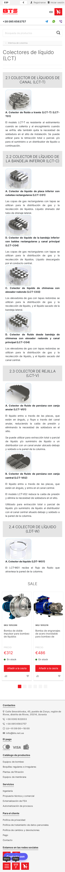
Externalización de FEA (15, 801)
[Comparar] (6, 676)
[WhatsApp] (53, 21)
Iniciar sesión (57, 2)
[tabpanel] (17, 636)
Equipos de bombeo (13, 761)
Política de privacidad (14, 820)
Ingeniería (8, 791)
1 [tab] (19, 686)
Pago (5, 835)
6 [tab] (45, 686)
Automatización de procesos (18, 806)
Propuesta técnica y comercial (18, 796)
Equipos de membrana (14, 777)
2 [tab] (25, 686)
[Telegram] (46, 21)
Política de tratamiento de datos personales (26, 825)
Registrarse (39, 2)
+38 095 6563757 (14, 21)
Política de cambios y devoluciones (21, 830)
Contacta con (16, 856)
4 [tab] (35, 686)
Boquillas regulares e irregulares (19, 767)
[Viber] (60, 21)
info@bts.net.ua (15, 733)
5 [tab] (40, 686)
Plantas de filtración (13, 772)
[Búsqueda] (58, 32)
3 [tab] (30, 686)
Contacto (7, 840)
